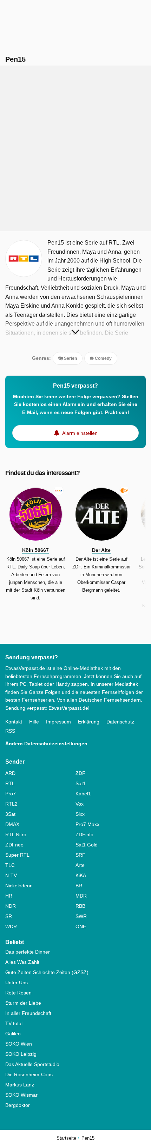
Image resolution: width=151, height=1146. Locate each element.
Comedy (103, 358)
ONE (81, 926)
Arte (80, 865)
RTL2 (11, 804)
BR (79, 885)
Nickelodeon (19, 885)
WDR (11, 926)
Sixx (80, 814)
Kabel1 (83, 793)
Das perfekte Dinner (27, 952)
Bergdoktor (17, 1105)
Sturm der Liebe (23, 1003)
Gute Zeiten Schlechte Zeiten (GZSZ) (46, 972)
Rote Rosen (18, 993)
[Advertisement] (75, 148)
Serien (70, 358)
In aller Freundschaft (28, 1013)
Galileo (13, 1033)
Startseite (66, 1138)
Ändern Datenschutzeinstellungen (46, 743)
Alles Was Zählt (22, 962)
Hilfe (34, 722)
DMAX (12, 824)
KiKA (81, 875)
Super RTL (17, 855)
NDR (10, 906)
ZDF (80, 773)
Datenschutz (120, 722)
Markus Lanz (19, 1085)
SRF (80, 855)
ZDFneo (14, 845)
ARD (10, 773)
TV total (13, 1023)
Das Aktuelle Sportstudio (32, 1064)
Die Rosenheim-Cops (29, 1074)
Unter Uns (16, 982)
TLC (10, 865)
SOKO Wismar (21, 1095)
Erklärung (88, 722)
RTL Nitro (15, 834)
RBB (80, 906)
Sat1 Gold (87, 845)
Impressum (58, 722)
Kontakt (13, 722)
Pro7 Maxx (87, 824)
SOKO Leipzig (21, 1054)
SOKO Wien (18, 1044)
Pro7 (10, 793)
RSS (10, 731)
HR (8, 896)
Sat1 (81, 783)
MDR (81, 896)
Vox (80, 804)
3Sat (10, 814)
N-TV (11, 875)
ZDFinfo (84, 834)
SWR (81, 916)
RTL (10, 783)
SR (8, 916)
